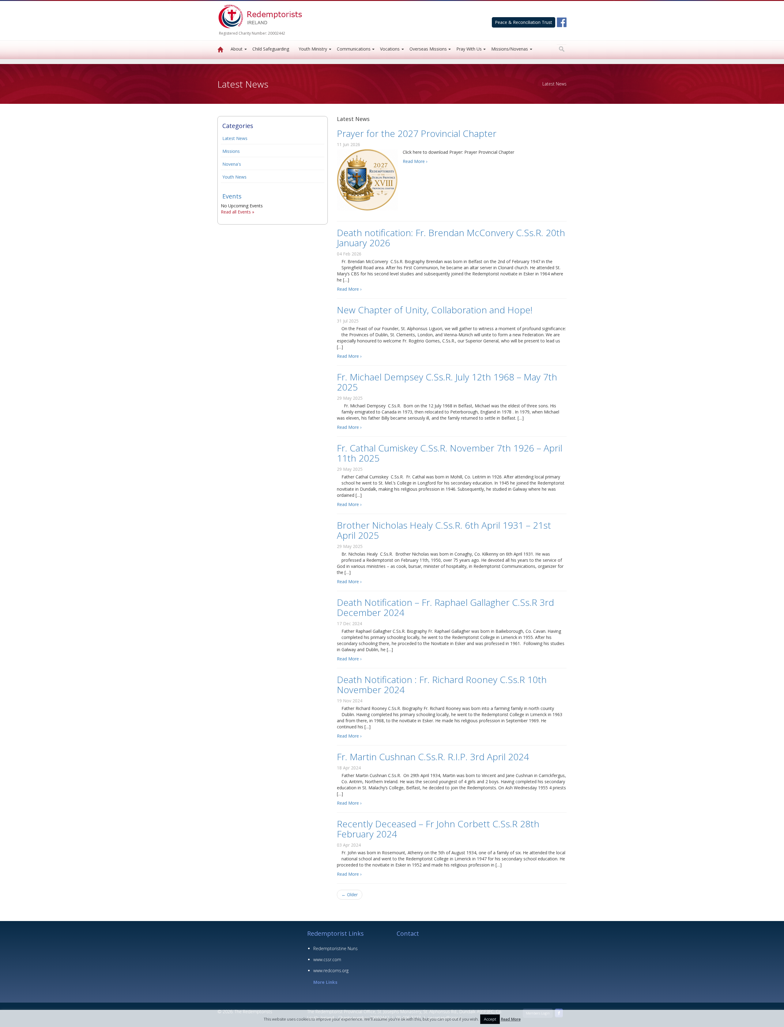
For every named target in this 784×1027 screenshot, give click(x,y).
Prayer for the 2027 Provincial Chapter (416, 133)
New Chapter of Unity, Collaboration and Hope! (435, 310)
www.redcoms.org (331, 970)
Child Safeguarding (270, 49)
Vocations (390, 49)
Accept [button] (490, 1019)
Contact (408, 933)
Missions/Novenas (509, 49)
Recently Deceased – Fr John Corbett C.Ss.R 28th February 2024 (438, 828)
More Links (325, 982)
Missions (231, 151)
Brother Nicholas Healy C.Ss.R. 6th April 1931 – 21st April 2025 (444, 530)
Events (232, 196)
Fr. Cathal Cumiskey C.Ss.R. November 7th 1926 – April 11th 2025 (449, 453)
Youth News (234, 177)
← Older (349, 894)
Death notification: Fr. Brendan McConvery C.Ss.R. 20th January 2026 (451, 237)
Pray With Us (469, 49)
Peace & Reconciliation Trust (523, 22)
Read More (511, 1019)
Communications (354, 49)
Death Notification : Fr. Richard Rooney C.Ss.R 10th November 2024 (442, 684)
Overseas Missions (428, 49)
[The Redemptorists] (220, 50)
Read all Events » (237, 212)
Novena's (231, 164)
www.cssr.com (327, 959)
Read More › (415, 161)
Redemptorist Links (335, 933)
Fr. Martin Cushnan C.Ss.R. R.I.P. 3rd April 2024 (433, 756)
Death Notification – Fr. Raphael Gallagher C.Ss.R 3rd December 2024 (445, 607)
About (237, 49)
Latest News (234, 138)
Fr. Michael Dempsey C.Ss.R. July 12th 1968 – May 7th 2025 (447, 382)
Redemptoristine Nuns (335, 948)
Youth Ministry (313, 49)
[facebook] (562, 22)
